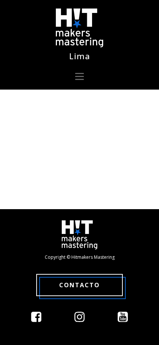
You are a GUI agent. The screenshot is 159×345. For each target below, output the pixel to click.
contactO (79, 285)
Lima (79, 56)
